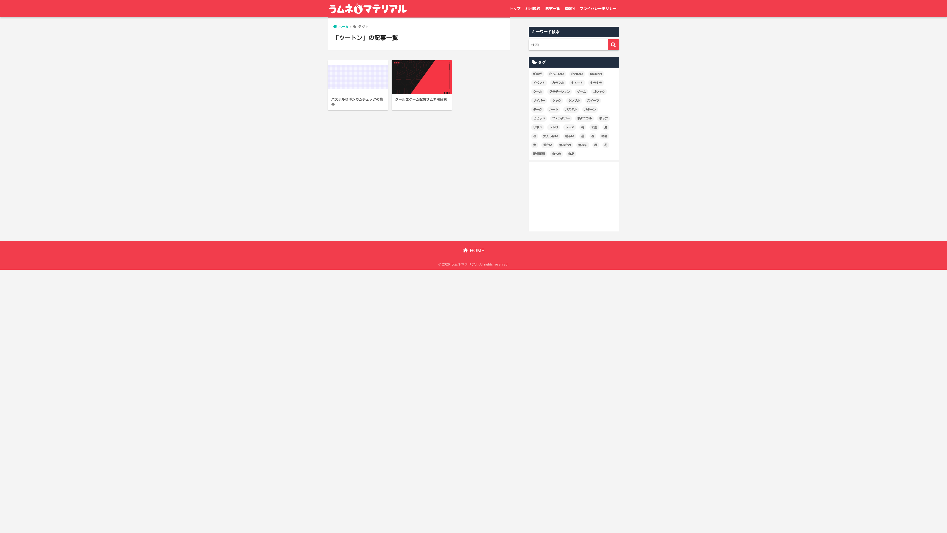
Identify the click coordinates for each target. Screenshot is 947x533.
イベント (539, 82)
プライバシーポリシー (598, 8)
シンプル (574, 100)
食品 (571, 153)
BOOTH (570, 8)
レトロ (553, 127)
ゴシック (599, 91)
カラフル (558, 82)
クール (537, 91)
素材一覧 (552, 8)
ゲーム (581, 91)
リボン (537, 127)
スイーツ (593, 100)
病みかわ (565, 144)
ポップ (603, 118)
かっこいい (556, 73)
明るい (569, 135)
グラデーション (559, 91)
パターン (590, 109)
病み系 (582, 144)
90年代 (537, 73)
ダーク (537, 109)
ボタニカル (584, 118)
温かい (547, 144)
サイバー (539, 100)
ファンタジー (561, 118)
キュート (577, 82)
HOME (476, 250)
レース (569, 127)
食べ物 (556, 153)
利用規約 (533, 8)
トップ (515, 8)
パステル (571, 109)
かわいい (577, 73)
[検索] (613, 44)
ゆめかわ (596, 73)
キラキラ (596, 82)
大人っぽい (550, 135)
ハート (553, 109)
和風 (594, 127)
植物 (604, 135)
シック (556, 100)
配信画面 (539, 153)
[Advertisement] (574, 196)
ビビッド (539, 118)
